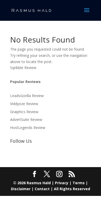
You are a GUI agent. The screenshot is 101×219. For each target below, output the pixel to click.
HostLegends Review (27, 127)
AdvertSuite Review (26, 119)
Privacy (61, 182)
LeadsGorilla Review (27, 95)
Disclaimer (21, 188)
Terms (79, 182)
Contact (42, 188)
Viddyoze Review (24, 103)
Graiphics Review (24, 111)
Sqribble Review (23, 67)
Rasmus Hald (39, 182)
